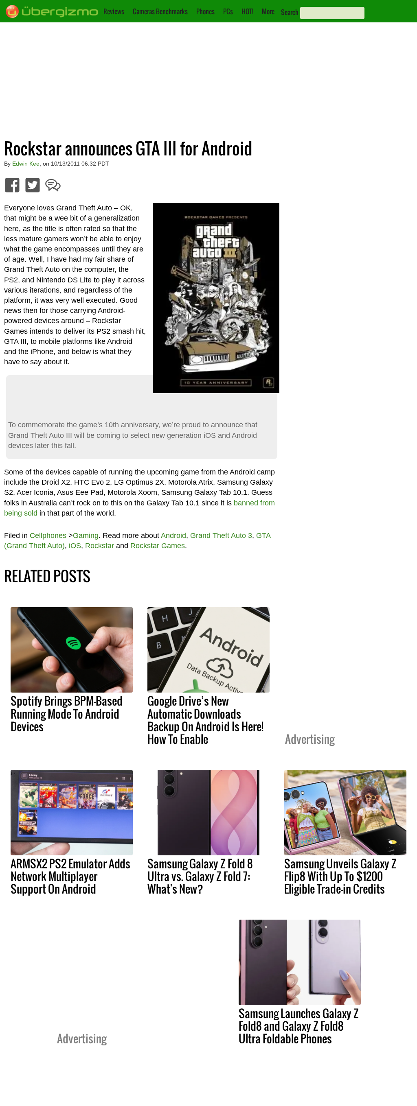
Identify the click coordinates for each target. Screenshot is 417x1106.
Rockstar (99, 546)
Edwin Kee (26, 163)
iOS (75, 546)
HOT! (247, 11)
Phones (205, 11)
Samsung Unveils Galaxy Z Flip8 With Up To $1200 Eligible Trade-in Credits (340, 876)
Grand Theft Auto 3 (221, 535)
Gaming (86, 535)
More (268, 11)
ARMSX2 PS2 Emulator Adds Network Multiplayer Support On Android (70, 876)
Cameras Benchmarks (160, 11)
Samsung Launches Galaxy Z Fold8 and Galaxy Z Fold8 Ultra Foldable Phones (299, 1026)
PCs (228, 11)
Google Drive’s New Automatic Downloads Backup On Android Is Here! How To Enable (205, 720)
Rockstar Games (157, 546)
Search (289, 12)
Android (173, 535)
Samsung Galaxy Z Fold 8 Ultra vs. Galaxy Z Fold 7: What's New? (200, 876)
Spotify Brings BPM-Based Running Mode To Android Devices (67, 713)
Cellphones (48, 535)
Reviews (113, 11)
